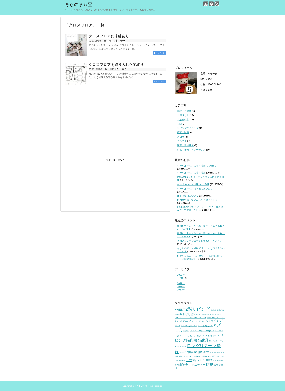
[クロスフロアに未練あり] (76, 45)
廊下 (191, 356)
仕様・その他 (184, 111)
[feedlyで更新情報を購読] (211, 3)
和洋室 (206, 352)
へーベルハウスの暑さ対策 (191, 172)
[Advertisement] (115, 124)
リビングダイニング (187, 128)
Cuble (212, 310)
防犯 (209, 364)
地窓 (211, 352)
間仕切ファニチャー (193, 364)
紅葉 (214, 360)
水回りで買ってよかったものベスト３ (197, 200)
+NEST (180, 309)
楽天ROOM (198, 356)
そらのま (182, 141)
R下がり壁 (187, 314)
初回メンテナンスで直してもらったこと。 (199, 241)
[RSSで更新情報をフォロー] (216, 3)
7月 (181, 278)
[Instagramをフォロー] (205, 3)
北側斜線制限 (193, 352)
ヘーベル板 (187, 336)
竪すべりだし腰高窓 (203, 360)
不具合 (182, 352)
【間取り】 (112, 40)
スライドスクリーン (205, 326)
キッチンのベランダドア (204, 321)
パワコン (186, 331)
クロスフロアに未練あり (109, 36)
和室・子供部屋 (185, 145)
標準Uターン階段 (209, 356)
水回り (180, 137)
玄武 (189, 360)
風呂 (216, 365)
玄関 (179, 124)
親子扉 (177, 365)
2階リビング (197, 309)
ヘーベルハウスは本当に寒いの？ (195, 188)
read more (160, 53)
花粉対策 (220, 360)
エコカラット (190, 321)
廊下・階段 (183, 132)
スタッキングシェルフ (189, 326)
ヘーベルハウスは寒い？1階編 (193, 184)
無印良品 (182, 360)
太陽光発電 (218, 352)
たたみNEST (211, 317)
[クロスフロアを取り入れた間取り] (76, 74)
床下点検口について (187, 195)
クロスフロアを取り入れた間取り (116, 65)
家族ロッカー (183, 356)
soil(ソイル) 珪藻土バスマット (205, 314)
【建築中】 (183, 119)
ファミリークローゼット (202, 330)
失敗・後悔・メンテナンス (191, 149)
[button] (76, 45)
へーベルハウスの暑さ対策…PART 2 (196, 165)
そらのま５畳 (78, 4)
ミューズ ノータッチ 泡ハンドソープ (205, 336)
